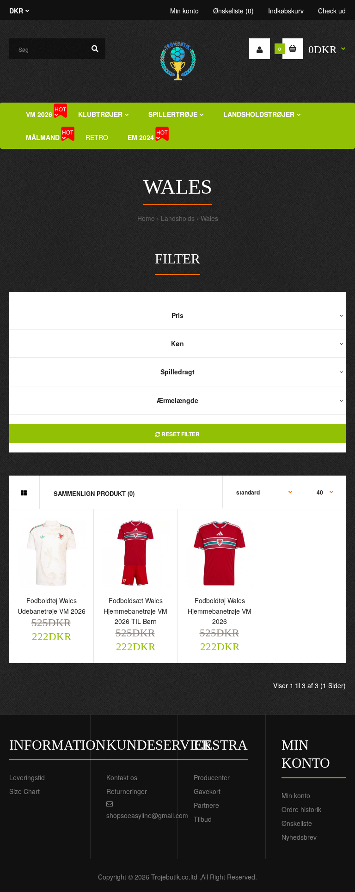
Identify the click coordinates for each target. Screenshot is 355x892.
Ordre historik (301, 809)
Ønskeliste (297, 823)
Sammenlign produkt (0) (94, 493)
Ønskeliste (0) (233, 10)
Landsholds (178, 218)
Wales (209, 218)
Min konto (184, 10)
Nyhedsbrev (299, 837)
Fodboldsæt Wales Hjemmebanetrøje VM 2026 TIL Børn (135, 611)
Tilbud (203, 819)
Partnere (206, 805)
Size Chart (24, 791)
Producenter (212, 777)
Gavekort (207, 791)
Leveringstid (27, 777)
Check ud (332, 10)
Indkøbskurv (286, 10)
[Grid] (24, 493)
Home (146, 218)
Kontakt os (121, 777)
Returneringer (126, 791)
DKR (16, 10)
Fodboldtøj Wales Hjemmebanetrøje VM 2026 (219, 611)
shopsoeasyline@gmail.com (147, 815)
